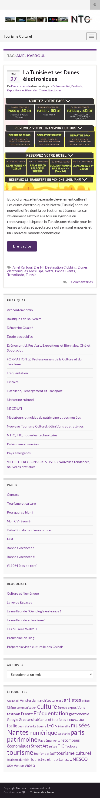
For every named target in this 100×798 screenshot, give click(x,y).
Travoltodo (15, 275)
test (10, 539)
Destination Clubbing (61, 267)
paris (77, 732)
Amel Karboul (23, 267)
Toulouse (71, 746)
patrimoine (22, 739)
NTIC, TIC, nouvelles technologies (32, 435)
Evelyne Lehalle (21, 86)
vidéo (30, 765)
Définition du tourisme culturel (29, 530)
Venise (19, 765)
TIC (61, 746)
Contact (13, 494)
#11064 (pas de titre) (22, 566)
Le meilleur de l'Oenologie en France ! (34, 611)
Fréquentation (17, 373)
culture (47, 706)
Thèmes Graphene (42, 792)
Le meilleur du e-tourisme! (26, 620)
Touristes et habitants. (49, 759)
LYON (52, 725)
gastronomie (79, 714)
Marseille (64, 726)
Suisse (53, 746)
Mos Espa (36, 271)
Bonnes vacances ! (20, 548)
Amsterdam (29, 700)
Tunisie (31, 275)
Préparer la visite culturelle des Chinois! (36, 647)
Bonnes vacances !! (21, 557)
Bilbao (86, 700)
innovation (76, 719)
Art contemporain (20, 310)
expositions (76, 707)
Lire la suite (22, 246)
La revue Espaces (19, 602)
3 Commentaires (80, 282)
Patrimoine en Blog (20, 638)
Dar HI (39, 267)
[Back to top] (89, 787)
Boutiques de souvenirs (24, 319)
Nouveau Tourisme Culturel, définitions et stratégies (45, 426)
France (27, 713)
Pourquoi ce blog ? (20, 512)
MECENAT (15, 408)
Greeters (26, 720)
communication (27, 707)
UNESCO (78, 759)
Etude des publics (20, 336)
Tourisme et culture (21, 503)
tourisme (20, 752)
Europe (62, 707)
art (61, 700)
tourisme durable (18, 760)
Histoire (13, 382)
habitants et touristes (49, 720)
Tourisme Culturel (17, 36)
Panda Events (65, 271)
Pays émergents (19, 453)
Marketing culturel (20, 400)
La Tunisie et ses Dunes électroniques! (51, 75)
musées (80, 725)
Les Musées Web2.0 (22, 629)
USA (10, 766)
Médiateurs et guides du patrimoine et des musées (44, 417)
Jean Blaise (25, 726)
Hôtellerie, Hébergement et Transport (35, 391)
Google (12, 720)
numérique (43, 732)
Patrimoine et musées (23, 444)
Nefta (49, 271)
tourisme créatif (45, 753)
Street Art (39, 746)
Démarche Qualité (20, 328)
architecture (48, 700)
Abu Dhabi (13, 700)
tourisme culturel (73, 753)
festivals (13, 714)
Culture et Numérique (23, 593)
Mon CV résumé (18, 521)
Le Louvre (39, 726)
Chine (11, 707)
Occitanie (64, 733)
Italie (12, 725)
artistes (72, 700)
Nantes (18, 732)
